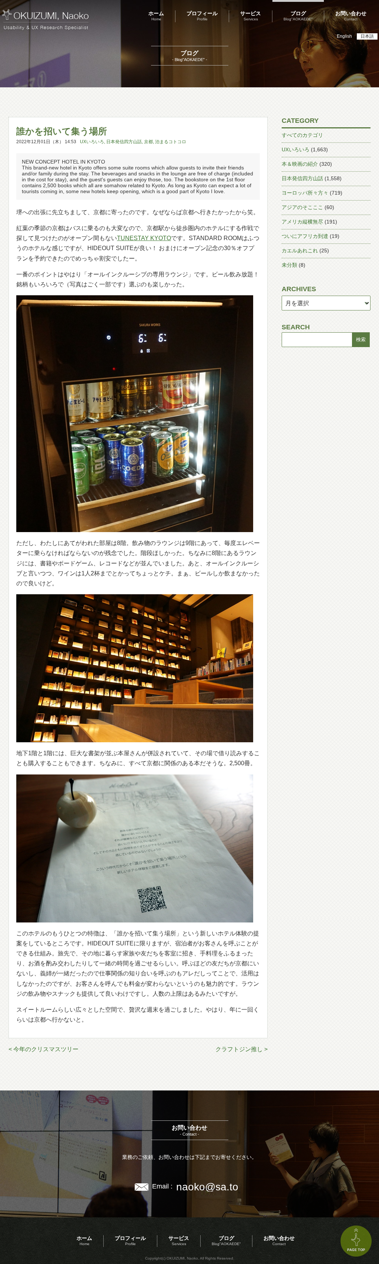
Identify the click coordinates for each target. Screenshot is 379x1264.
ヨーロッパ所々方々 (305, 193)
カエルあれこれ (300, 250)
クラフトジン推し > (241, 1049)
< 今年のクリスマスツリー (43, 1049)
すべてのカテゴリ (302, 135)
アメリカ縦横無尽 (302, 222)
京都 (148, 141)
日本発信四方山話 (124, 141)
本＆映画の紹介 (300, 164)
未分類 (289, 265)
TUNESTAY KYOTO (144, 238)
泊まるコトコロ (170, 141)
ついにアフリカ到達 (305, 236)
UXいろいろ (92, 141)
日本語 (367, 36)
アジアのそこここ (302, 207)
